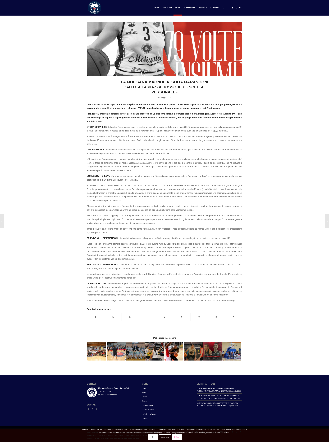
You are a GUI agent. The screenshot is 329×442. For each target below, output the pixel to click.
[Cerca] (222, 7)
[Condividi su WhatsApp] (130, 317)
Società (144, 401)
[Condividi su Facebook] (95, 317)
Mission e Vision (148, 410)
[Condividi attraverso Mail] (233, 317)
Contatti (145, 419)
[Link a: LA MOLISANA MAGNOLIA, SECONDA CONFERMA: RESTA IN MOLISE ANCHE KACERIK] (212, 351)
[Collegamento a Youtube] (240, 8)
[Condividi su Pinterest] (147, 317)
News (144, 392)
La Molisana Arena (149, 414)
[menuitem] (157, 7)
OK (153, 437)
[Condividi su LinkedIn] (164, 317)
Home (144, 388)
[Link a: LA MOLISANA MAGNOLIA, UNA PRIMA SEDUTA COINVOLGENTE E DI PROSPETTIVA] (116, 351)
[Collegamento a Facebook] (233, 8)
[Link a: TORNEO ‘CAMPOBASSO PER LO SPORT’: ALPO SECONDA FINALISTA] (154, 351)
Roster (144, 397)
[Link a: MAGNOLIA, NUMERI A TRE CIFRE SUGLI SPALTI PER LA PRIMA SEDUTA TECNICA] (231, 351)
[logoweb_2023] (94, 7)
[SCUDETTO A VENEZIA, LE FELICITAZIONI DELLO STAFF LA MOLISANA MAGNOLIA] (2, 221)
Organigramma (147, 406)
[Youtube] (96, 409)
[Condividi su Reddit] (216, 317)
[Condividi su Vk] (199, 317)
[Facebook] (89, 409)
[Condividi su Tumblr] (181, 317)
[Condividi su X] (112, 317)
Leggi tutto (165, 437)
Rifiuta (176, 437)
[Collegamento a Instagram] (236, 8)
